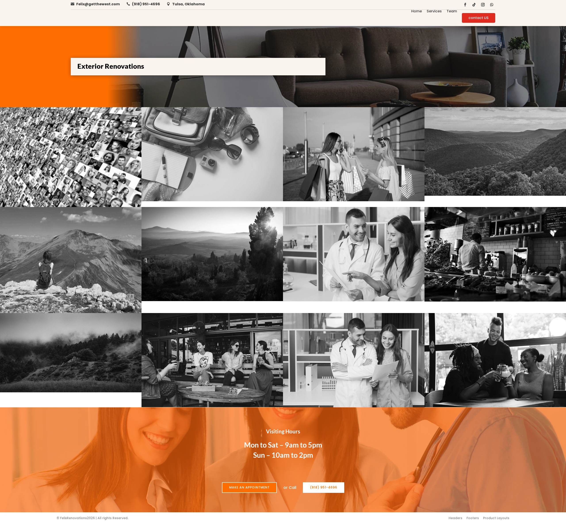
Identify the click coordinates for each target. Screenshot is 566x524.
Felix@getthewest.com (98, 4)
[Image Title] (71, 206)
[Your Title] (353, 200)
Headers (455, 518)
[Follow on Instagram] (482, 4)
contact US (478, 17)
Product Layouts (496, 518)
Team (452, 12)
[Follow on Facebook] (465, 4)
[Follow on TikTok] (474, 4)
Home (416, 12)
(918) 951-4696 (146, 4)
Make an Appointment (249, 487)
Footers (473, 518)
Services (434, 12)
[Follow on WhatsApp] (491, 4)
